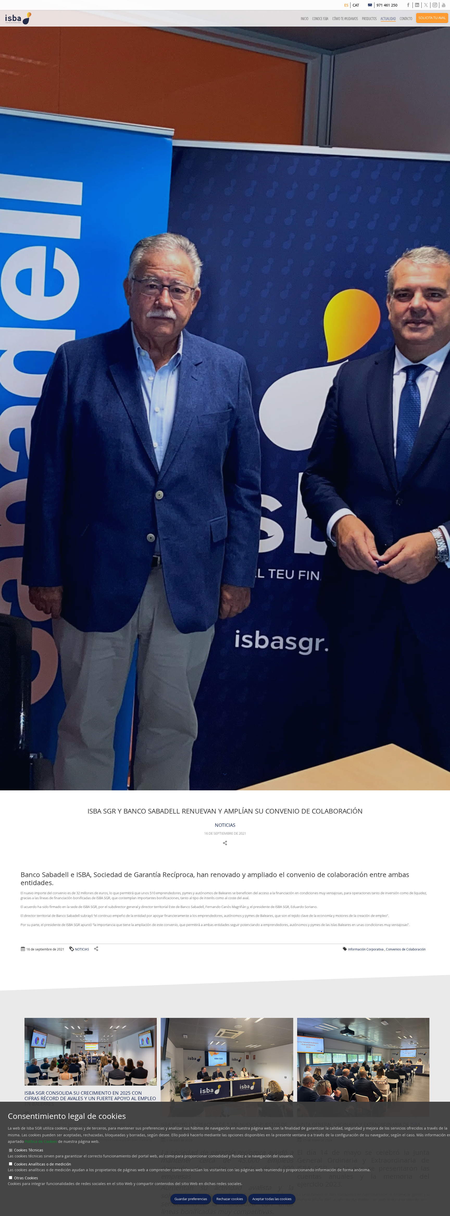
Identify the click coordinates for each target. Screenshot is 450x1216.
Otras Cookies (26, 1177)
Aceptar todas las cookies (271, 1199)
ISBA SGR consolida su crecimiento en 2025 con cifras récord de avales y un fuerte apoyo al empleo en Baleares (90, 1098)
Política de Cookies (41, 1141)
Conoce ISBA (320, 18)
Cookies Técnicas (28, 1150)
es (346, 5)
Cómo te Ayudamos (345, 18)
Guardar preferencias (190, 1199)
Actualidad (388, 18)
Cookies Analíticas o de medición (42, 1164)
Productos (369, 18)
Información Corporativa (366, 949)
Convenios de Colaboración (406, 949)
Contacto (406, 18)
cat (356, 5)
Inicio (304, 18)
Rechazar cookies (229, 1199)
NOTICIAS (225, 825)
